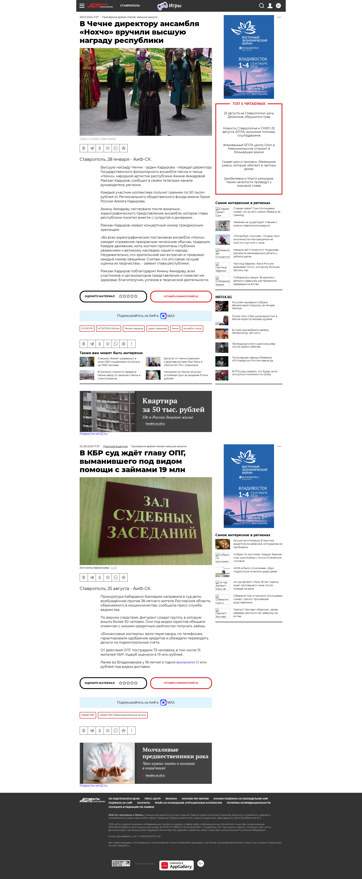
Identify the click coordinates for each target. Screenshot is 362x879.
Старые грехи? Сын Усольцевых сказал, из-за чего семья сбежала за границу (256, 212)
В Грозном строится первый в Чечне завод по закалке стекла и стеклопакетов (119, 375)
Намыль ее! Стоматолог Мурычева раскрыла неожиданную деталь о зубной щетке (255, 253)
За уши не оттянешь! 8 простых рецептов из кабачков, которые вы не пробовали (257, 544)
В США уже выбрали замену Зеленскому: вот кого (250, 331)
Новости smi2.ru (93, 434)
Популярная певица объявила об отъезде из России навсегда (252, 359)
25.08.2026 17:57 (90, 446)
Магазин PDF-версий (195, 798)
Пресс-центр (153, 798)
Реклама (171, 798)
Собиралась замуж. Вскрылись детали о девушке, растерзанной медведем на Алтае (255, 281)
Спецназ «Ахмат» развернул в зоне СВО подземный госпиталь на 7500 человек (119, 362)
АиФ (114, 567)
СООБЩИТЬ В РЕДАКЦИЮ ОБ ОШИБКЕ (131, 807)
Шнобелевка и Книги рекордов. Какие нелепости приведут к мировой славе (249, 182)
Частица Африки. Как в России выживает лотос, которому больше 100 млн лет (256, 267)
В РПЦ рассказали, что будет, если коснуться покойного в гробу (255, 373)
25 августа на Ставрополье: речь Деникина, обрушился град (249, 115)
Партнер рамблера (145, 863)
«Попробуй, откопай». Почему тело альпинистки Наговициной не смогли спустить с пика (256, 239)
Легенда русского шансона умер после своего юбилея (253, 345)
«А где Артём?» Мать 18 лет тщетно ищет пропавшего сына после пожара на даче (256, 585)
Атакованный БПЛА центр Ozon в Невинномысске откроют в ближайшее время (249, 148)
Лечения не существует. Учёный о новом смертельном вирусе (255, 224)
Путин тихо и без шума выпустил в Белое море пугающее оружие (254, 318)
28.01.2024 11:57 (89, 17)
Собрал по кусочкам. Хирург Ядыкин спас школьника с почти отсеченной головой (257, 558)
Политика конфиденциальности (248, 803)
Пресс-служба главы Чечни (98, 138)
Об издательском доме (124, 798)
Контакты (143, 803)
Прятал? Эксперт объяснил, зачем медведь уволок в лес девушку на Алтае (255, 613)
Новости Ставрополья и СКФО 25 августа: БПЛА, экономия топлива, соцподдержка (248, 132)
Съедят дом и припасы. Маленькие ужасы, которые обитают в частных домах (249, 165)
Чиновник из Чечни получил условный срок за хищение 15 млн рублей (186, 375)
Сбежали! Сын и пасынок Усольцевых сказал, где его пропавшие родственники (257, 599)
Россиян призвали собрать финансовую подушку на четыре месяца (253, 305)
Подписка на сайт (120, 803)
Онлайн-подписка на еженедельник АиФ (240, 798)
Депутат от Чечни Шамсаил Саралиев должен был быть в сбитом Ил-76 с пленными (183, 362)
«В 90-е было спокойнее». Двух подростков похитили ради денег (255, 570)
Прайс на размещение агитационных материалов (188, 803)
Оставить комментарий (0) (181, 296)
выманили (185, 662)
